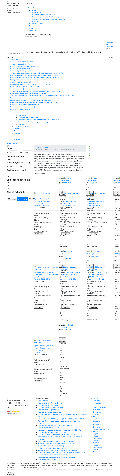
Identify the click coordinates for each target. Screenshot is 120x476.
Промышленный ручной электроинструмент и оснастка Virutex (34, 102)
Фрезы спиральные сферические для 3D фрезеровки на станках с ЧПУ (36, 73)
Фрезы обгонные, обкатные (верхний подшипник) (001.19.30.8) (71, 274)
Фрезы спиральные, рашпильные (22, 71)
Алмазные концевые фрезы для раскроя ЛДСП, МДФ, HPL (31, 84)
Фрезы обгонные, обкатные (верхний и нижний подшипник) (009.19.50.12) (46, 274)
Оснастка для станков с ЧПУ (21, 82)
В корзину (38, 234)
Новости (32, 26)
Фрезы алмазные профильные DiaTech (24, 87)
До (21, 152)
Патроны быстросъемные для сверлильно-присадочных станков (34, 77)
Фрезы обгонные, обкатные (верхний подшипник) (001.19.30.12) (99, 274)
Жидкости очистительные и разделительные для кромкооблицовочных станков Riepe (42, 96)
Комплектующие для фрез (20, 109)
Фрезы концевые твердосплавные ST (24, 66)
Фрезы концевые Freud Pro (20, 64)
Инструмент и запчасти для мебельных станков (28, 93)
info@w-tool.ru (30, 8)
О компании (33, 10)
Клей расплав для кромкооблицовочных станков (28, 80)
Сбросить (12, 199)
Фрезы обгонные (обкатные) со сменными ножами (29, 89)
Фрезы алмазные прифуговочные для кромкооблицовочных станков (36, 91)
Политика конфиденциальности (44, 15)
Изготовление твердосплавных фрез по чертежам (29, 107)
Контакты (32, 30)
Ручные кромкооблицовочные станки (24, 98)
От (8, 152)
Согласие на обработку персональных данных (49, 19)
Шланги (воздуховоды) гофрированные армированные (30, 100)
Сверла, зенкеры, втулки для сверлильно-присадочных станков (34, 75)
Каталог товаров (42, 147)
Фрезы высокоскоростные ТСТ (22, 68)
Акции (31, 28)
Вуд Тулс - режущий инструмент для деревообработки (99, 403)
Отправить (22, 199)
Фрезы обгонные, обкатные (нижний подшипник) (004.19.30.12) (71, 201)
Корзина (110, 47)
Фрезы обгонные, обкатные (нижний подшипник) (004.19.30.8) (44, 201)
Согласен (10, 475)
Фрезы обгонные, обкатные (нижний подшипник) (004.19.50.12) (99, 201)
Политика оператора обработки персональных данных (52, 17)
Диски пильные (16, 59)
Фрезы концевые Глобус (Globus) (22, 62)
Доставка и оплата (36, 24)
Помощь (35, 21)
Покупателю (36, 12)
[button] (16, 53)
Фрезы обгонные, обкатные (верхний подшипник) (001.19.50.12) (44, 348)
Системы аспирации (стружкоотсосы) (24, 105)
